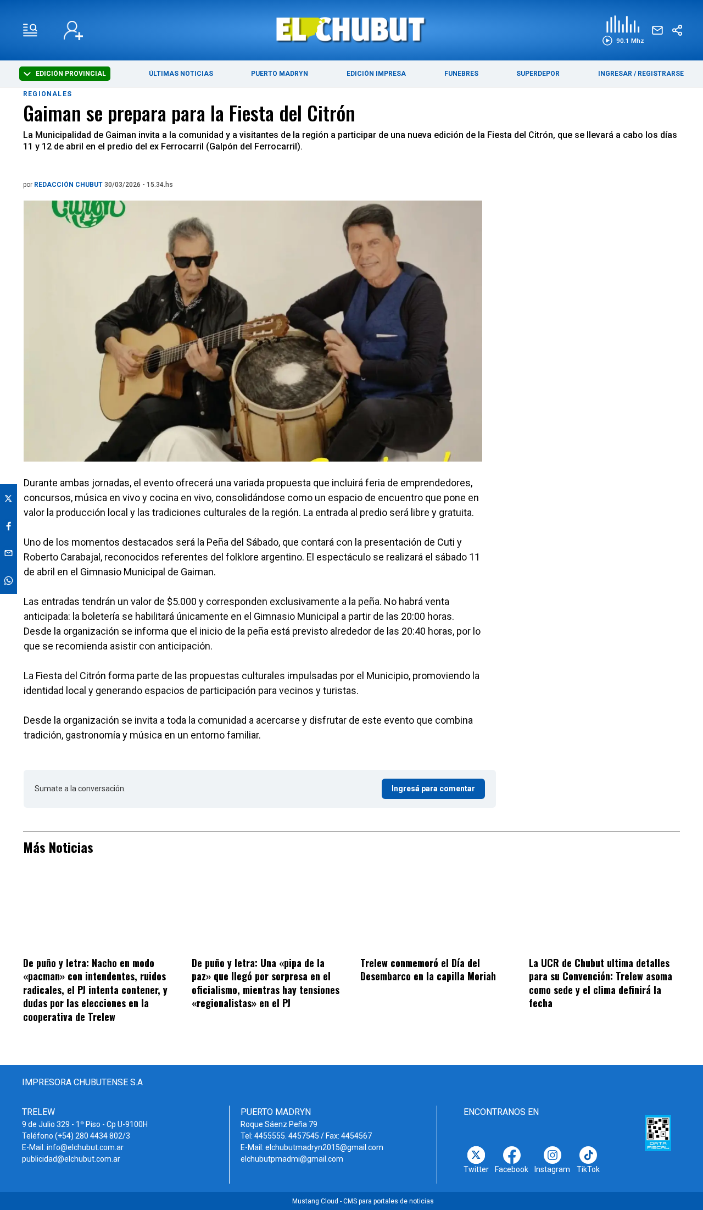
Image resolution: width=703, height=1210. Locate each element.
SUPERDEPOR (538, 73)
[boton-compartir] (677, 30)
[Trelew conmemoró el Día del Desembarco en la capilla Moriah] (435, 912)
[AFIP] (658, 1133)
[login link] (73, 30)
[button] (623, 30)
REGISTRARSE (661, 73)
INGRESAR (615, 73)
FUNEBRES (461, 73)
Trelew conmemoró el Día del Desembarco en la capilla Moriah (428, 970)
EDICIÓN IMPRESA (376, 73)
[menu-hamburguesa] (30, 30)
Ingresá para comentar (433, 788)
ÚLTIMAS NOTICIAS (181, 73)
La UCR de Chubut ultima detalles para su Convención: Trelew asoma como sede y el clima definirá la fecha (600, 983)
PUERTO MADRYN (279, 73)
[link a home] (352, 29)
